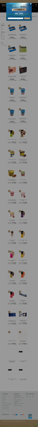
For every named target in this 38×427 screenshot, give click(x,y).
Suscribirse (27, 18)
